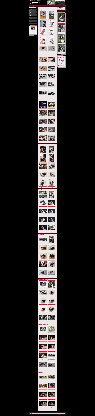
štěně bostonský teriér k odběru (61, 66)
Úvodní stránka (31, 0)
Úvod (31, 9)
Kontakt (31, 23)
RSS (40, 0)
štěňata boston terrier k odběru (61, 62)
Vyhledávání (31, 6)
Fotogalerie (32, 18)
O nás (31, 12)
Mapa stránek (37, 0)
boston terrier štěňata (61, 60)
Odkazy (31, 21)
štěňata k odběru (62, 59)
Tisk (34, 0)
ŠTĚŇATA (31, 15)
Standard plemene (32, 20)
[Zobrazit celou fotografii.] (43, 15)
